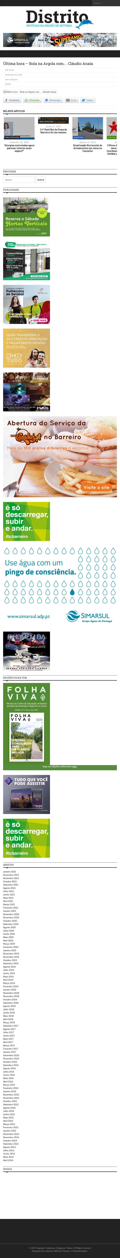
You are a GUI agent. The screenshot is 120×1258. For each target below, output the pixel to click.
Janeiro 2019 (9, 989)
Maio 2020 (8, 937)
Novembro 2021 (11, 878)
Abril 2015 (8, 1121)
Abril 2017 (8, 1042)
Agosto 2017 (9, 1029)
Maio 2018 (8, 1016)
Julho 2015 (8, 1111)
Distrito (8, 84)
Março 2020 (9, 944)
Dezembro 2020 (11, 914)
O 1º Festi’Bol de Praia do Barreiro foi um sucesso (53, 131)
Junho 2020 (9, 934)
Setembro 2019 (10, 963)
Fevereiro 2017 (10, 1048)
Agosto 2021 (9, 888)
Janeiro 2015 (9, 1130)
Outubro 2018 (10, 999)
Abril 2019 (8, 980)
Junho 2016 (9, 1075)
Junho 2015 (9, 1114)
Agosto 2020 (9, 927)
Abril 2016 (8, 1081)
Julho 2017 (8, 1032)
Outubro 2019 (10, 960)
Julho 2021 (8, 891)
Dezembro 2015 (11, 1094)
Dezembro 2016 (11, 1055)
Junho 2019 (9, 973)
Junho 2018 (9, 1012)
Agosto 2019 (9, 966)
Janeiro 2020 (9, 950)
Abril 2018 (8, 1019)
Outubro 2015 (10, 1101)
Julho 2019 (8, 970)
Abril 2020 (8, 940)
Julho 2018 (8, 1009)
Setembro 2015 (10, 1104)
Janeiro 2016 (9, 1091)
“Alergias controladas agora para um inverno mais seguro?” (19, 148)
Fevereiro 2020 (10, 947)
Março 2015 (9, 1124)
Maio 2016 (8, 1078)
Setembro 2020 (10, 924)
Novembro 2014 (11, 1137)
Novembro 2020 (11, 917)
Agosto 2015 (9, 1108)
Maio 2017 (8, 1039)
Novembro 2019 (11, 957)
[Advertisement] (26, 1193)
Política (112, 137)
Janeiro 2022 (9, 871)
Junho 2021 (9, 894)
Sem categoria (11, 79)
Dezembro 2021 (11, 875)
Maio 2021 (8, 898)
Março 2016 (9, 1085)
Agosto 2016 (9, 1068)
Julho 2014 (8, 1150)
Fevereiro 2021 (10, 907)
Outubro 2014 (10, 1140)
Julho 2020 (8, 930)
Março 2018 (9, 1022)
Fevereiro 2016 (10, 1088)
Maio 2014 (8, 1157)
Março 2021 (9, 904)
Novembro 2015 (11, 1098)
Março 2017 (9, 1045)
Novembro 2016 (11, 1058)
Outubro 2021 (10, 881)
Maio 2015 (8, 1117)
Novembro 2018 (11, 996)
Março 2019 (9, 983)
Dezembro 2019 (11, 953)
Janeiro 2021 (9, 911)
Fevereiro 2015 (10, 1127)
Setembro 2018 (10, 1003)
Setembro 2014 (10, 1144)
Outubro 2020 (10, 921)
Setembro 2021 (10, 884)
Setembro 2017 (10, 1026)
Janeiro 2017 (9, 1052)
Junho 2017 (9, 1035)
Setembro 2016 (10, 1065)
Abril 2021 (8, 901)
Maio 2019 (8, 976)
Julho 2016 (8, 1071)
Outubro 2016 (10, 1062)
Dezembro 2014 (11, 1134)
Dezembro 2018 (11, 993)
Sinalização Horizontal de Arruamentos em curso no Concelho (87, 148)
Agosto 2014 (9, 1147)
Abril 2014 (8, 1160)
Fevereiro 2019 (10, 986)
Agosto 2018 (9, 1006)
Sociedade (79, 137)
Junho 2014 (9, 1153)
